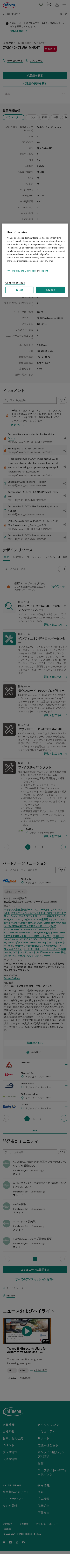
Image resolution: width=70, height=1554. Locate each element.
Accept (50, 290)
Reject (19, 290)
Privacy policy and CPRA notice (21, 271)
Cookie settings (15, 283)
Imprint (44, 271)
